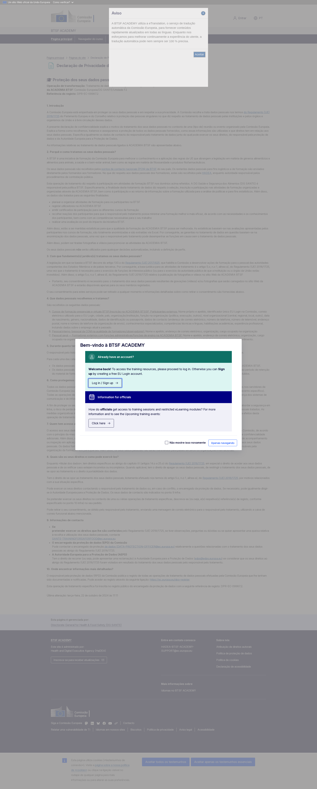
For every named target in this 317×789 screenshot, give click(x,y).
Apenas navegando (222, 443)
